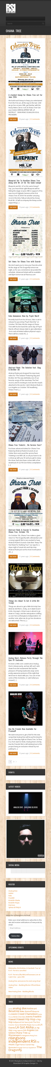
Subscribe (15, 936)
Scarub (28, 1045)
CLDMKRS (12, 1014)
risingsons (25, 1035)
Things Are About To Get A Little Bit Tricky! (23, 601)
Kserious (11, 905)
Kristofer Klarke (14, 900)
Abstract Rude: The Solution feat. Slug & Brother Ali (24, 368)
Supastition (32, 1048)
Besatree (13, 1011)
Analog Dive (12, 891)
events (29, 1016)
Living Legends (17, 1030)
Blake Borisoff (26, 1011)
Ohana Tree (21, 1032)
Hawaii (12, 1019)
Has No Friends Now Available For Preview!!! (22, 730)
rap (29, 1033)
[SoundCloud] (24, 870)
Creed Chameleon (28, 1013)
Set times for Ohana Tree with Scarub (24, 261)
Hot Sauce (25, 1022)
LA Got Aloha (24, 1027)
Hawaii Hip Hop (25, 1019)
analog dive (20, 1008)
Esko (10, 896)
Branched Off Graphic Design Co (25, 1063)
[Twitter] (34, 5)
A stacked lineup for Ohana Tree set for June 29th (25, 96)
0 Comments (35, 119)
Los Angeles (29, 1030)
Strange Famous (22, 1048)
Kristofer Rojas (13, 903)
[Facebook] (39, 5)
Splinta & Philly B (14, 907)
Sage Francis (20, 1045)
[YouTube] (43, 5)
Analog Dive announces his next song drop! (24, 981)
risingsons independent (19, 1039)
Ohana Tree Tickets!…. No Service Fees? (25, 444)
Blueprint (35, 1011)
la (38, 1024)
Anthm (10, 893)
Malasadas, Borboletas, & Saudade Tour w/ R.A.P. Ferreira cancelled (24, 969)
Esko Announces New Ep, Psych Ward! (23, 315)
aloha (10, 1009)
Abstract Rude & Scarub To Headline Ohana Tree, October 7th (23, 530)
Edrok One (17, 1017)
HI (36, 1020)
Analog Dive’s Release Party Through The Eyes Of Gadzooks (25, 659)
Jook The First (34, 1022)
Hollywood (17, 1022)
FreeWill (11, 898)
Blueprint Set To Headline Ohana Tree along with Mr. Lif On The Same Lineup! (24, 181)
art (35, 1008)
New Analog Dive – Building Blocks (21, 991)
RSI (33, 1041)
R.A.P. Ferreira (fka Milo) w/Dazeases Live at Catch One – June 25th (24, 975)
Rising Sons (33, 1035)
